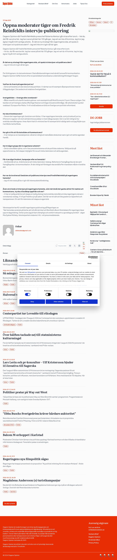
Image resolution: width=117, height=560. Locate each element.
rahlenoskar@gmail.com (23, 230)
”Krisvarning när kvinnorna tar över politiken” (101, 86)
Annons (99, 22)
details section (82, 285)
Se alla (101, 106)
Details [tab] (48, 263)
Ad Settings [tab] (69, 263)
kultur (5, 349)
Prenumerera (108, 4)
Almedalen (93, 25)
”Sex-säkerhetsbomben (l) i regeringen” (100, 98)
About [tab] (89, 263)
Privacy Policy (94, 543)
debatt (106, 22)
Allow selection (58, 301)
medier (6, 284)
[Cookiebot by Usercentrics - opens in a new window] (90, 257)
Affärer (6, 303)
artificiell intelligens (9, 324)
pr (111, 22)
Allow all (85, 301)
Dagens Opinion (94, 537)
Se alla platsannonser (101, 130)
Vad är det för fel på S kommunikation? (100, 75)
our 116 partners (30, 272)
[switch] (48, 294)
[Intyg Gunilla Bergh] (101, 43)
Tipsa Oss (83, 4)
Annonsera (65, 4)
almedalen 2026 (9, 425)
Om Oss (55, 4)
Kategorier (31, 4)
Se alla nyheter (9, 503)
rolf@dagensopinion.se (96, 530)
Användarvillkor (94, 540)
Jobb (75, 4)
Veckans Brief (43, 4)
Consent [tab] (27, 263)
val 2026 (13, 491)
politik (82, 253)
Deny (32, 301)
